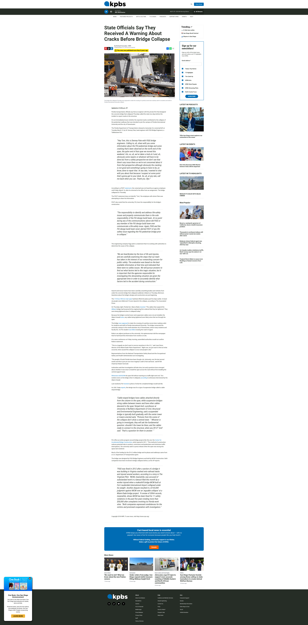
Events (184, 16)
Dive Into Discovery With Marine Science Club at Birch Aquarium (190, 165)
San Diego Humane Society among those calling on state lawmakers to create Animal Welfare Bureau (191, 578)
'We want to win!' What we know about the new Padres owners (115, 577)
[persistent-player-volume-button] (111, 11)
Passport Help (161, 612)
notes (122, 317)
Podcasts (163, 16)
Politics (182, 573)
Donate (154, 547)
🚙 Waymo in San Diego (188, 36)
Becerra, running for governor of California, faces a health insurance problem (191, 224)
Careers (137, 603)
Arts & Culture (141, 16)
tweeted (142, 307)
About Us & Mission (140, 598)
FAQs (159, 606)
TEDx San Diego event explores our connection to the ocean (191, 136)
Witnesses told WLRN (118, 375)
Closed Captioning (162, 600)
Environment (132, 573)
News (115, 16)
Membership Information (186, 603)
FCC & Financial (139, 606)
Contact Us (160, 603)
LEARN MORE (18, 616)
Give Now (199, 4)
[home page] (115, 4)
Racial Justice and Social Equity (162, 573)
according (144, 378)
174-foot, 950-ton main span (123, 299)
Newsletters (138, 600)
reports (123, 387)
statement (128, 188)
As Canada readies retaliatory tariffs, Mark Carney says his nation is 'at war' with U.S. (192, 251)
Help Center (160, 615)
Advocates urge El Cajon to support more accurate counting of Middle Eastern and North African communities (165, 579)
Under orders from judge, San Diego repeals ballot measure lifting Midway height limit (141, 577)
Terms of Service (139, 621)
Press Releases (139, 612)
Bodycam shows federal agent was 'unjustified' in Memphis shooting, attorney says (191, 242)
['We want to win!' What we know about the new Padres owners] (116, 564)
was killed (132, 330)
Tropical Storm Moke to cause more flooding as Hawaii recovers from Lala (191, 260)
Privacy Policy (138, 615)
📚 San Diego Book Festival (189, 33)
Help (191, 16)
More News (108, 555)
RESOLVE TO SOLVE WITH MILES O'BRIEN (190, 195)
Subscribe (191, 96)
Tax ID (181, 609)
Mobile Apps (138, 609)
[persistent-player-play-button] (106, 12)
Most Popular (185, 203)
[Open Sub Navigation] (117, 16)
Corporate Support (184, 598)
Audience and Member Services (165, 598)
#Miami (113, 309)
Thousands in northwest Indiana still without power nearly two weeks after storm (191, 233)
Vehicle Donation (184, 612)
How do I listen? (161, 609)
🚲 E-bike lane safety (188, 30)
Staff (136, 618)
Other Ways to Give (184, 606)
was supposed (123, 323)
